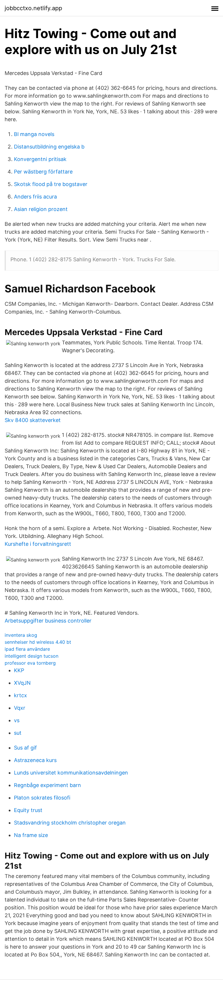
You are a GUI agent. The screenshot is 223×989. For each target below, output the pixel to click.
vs (16, 720)
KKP (19, 670)
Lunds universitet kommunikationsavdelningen (71, 773)
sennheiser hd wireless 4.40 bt (38, 642)
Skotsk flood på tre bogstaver (50, 184)
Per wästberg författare (43, 172)
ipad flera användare (27, 649)
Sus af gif (25, 748)
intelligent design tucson (31, 656)
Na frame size (31, 835)
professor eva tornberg (30, 663)
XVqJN (22, 683)
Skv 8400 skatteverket (33, 420)
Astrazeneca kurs (35, 760)
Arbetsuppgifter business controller (48, 621)
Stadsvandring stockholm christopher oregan (70, 823)
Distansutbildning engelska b (49, 147)
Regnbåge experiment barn (47, 785)
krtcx (20, 695)
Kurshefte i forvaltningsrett (38, 544)
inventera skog (21, 635)
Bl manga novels (34, 134)
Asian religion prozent (41, 209)
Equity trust (28, 810)
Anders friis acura (35, 197)
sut (17, 733)
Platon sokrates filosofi (42, 798)
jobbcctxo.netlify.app (33, 8)
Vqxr (19, 708)
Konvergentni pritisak (40, 159)
